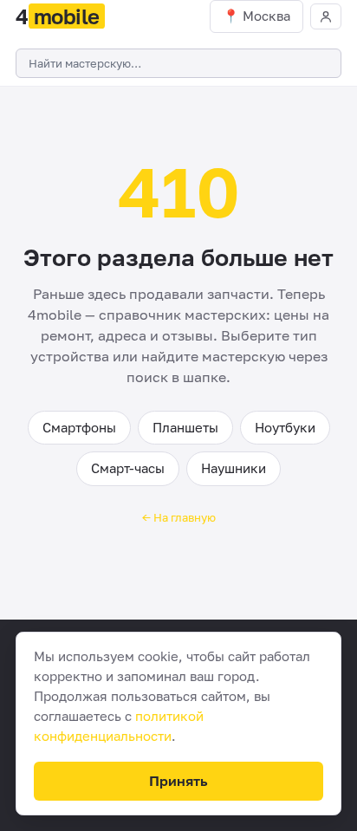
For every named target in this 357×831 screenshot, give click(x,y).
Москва (266, 15)
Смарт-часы (128, 468)
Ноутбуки (285, 427)
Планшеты (185, 427)
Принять (178, 780)
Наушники (233, 468)
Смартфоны (79, 427)
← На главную (179, 517)
